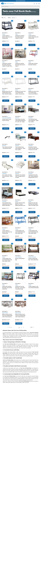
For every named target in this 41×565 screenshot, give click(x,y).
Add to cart (6, 44)
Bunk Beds (19, 13)
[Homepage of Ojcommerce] (7, 3)
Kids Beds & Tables (13, 13)
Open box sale (20, 0)
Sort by (9, 17)
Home (4, 13)
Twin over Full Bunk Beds (25, 13)
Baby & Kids (8, 13)
